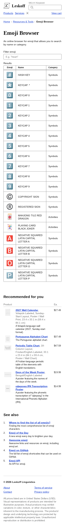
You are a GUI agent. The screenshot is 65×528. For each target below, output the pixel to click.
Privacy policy (41, 491)
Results (7, 63)
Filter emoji (9, 51)
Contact (7, 491)
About (6, 487)
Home (6, 21)
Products (8, 13)
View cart (56, 13)
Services (19, 13)
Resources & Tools (23, 21)
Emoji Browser (44, 21)
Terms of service (43, 487)
